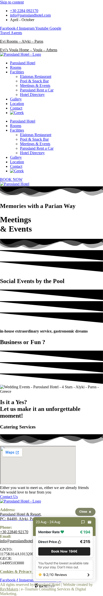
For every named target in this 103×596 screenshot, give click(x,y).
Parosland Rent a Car (37, 90)
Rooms (15, 67)
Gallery (16, 99)
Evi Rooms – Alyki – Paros (21, 41)
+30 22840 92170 (14, 532)
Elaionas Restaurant (35, 76)
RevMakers (9, 589)
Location (17, 103)
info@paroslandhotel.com (20, 541)
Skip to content (12, 2)
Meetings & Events (35, 85)
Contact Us (9, 497)
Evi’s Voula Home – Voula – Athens (28, 50)
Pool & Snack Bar (34, 81)
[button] (64, 551)
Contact (16, 108)
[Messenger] (83, 522)
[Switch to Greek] (17, 113)
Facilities (17, 72)
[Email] (89, 522)
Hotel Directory (32, 94)
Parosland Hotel (22, 63)
